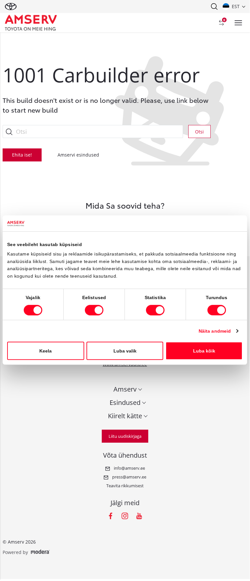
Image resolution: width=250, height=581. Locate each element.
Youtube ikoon (139, 516)
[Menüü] (238, 22)
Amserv (125, 389)
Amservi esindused (78, 155)
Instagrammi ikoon (125, 516)
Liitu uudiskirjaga (125, 436)
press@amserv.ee (128, 477)
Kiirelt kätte (125, 415)
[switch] (94, 310)
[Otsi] (214, 6)
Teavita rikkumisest (125, 486)
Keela (45, 350)
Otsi (199, 132)
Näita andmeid (215, 330)
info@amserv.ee (129, 468)
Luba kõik (204, 350)
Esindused (125, 402)
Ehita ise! (22, 155)
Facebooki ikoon (110, 516)
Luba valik (125, 350)
